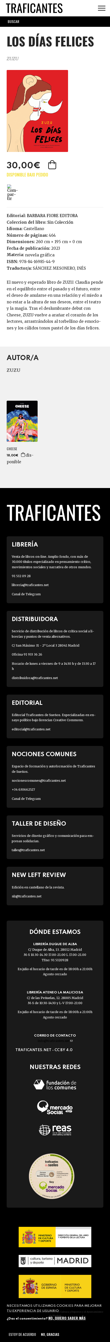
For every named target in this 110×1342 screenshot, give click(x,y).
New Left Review (39, 875)
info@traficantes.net (55, 1041)
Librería (25, 545)
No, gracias (50, 1334)
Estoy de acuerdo (22, 1334)
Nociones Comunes (44, 754)
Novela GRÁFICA (39, 254)
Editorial (27, 703)
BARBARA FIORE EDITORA (52, 215)
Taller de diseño (39, 824)
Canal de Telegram (26, 594)
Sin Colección (60, 222)
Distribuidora (35, 619)
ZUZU (12, 59)
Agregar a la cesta (52, 164)
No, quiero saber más (67, 1318)
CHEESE (12, 448)
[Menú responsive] (101, 8)
